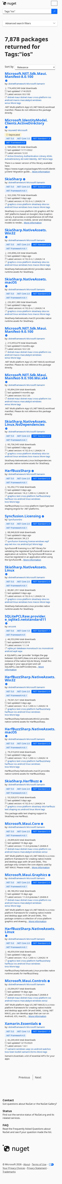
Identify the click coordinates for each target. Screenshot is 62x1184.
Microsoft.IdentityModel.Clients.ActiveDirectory (26, 122)
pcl (30, 544)
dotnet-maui (13, 97)
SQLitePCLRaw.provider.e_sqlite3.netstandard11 (25, 618)
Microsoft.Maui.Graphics (26, 874)
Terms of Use (39, 1164)
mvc (15, 544)
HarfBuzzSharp (18, 470)
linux (15, 207)
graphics (11, 204)
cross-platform (40, 97)
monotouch (32, 648)
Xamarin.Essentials (21, 1023)
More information (41, 171)
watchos (47, 1048)
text (18, 496)
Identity (33, 158)
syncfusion (12, 541)
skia (44, 204)
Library (42, 156)
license (31, 541)
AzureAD (13, 130)
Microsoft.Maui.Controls (26, 980)
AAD (26, 158)
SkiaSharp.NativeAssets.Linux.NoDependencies (26, 423)
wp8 (15, 651)
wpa (20, 651)
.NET (39, 158)
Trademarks (9, 1171)
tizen (12, 1051)
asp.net (8, 544)
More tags (16, 103)
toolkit (18, 1051)
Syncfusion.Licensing (23, 516)
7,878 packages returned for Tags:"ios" (26, 46)
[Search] (54, 11)
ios (49, 97)
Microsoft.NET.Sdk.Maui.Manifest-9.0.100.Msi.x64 (26, 376)
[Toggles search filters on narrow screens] (54, 23)
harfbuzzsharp (43, 496)
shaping (13, 809)
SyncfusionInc (15, 519)
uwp (28, 1048)
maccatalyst (26, 100)
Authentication (31, 156)
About (26, 1164)
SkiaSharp (13, 179)
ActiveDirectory (12, 158)
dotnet (23, 97)
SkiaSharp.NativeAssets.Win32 (26, 231)
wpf (47, 541)
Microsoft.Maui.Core (22, 823)
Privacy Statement (37, 1168)
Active (10, 156)
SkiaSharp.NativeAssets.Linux (26, 568)
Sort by (9, 66)
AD (22, 158)
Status (7, 1111)
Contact (8, 1100)
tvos (30, 207)
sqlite (10, 648)
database (21, 648)
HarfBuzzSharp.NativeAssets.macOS (30, 730)
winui (7, 103)
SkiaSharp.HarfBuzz (22, 781)
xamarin (11, 1048)
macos (16, 100)
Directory (18, 156)
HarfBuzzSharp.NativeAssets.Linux (30, 930)
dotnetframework (17, 83)
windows (36, 100)
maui (29, 97)
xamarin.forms (29, 1051)
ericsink (12, 626)
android (9, 100)
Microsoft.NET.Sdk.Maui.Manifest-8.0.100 (26, 75)
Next (38, 1077)
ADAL (49, 156)
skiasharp (36, 204)
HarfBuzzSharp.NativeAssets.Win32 (30, 678)
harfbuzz (9, 498)
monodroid (47, 648)
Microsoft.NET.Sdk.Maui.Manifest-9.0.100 (26, 330)
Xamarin (40, 83)
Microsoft (31, 83)
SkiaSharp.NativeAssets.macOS (26, 281)
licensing (23, 541)
